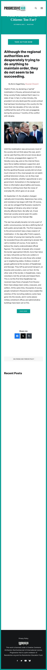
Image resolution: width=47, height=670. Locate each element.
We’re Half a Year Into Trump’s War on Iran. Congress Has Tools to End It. (22, 476)
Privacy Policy (23, 638)
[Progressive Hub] (15, 8)
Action (31, 24)
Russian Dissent (31, 84)
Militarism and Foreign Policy (23, 359)
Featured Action (15, 471)
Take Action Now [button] (23, 42)
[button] (23, 387)
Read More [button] (23, 311)
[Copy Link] (29, 336)
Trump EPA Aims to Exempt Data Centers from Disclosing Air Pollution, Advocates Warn (23, 599)
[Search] (35, 8)
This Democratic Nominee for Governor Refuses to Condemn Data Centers (22, 409)
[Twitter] (23, 336)
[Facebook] (17, 336)
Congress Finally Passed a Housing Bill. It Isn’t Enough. (23, 537)
